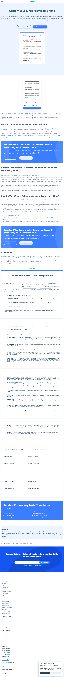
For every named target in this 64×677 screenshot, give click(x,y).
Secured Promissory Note (9, 515)
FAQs (3, 585)
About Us (3, 577)
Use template (40, 27)
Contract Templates (5, 623)
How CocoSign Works (6, 613)
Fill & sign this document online (32, 108)
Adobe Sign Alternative (6, 654)
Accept (45, 672)
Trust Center (4, 632)
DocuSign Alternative (6, 648)
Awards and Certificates (6, 591)
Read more (50, 669)
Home (2, 543)
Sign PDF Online (5, 603)
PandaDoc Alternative (6, 652)
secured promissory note (13, 135)
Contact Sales (4, 581)
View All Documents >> (8, 508)
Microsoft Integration (6, 611)
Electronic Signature (5, 601)
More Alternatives (5, 656)
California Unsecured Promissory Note (12, 511)
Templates (6, 543)
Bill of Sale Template (5, 621)
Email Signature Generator (7, 607)
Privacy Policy (4, 638)
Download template (26, 158)
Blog (3, 595)
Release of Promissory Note (39, 513)
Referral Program (5, 593)
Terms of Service (5, 640)
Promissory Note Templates (13, 543)
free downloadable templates (17, 202)
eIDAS (3, 642)
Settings (56, 672)
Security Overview (5, 634)
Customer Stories (5, 587)
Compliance (4, 636)
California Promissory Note (39, 511)
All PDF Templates (5, 627)
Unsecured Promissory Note (39, 517)
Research (3, 589)
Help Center (4, 583)
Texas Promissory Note (9, 517)
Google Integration (5, 609)
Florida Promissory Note (9, 513)
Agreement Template (6, 619)
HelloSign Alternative (6, 650)
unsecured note (57, 174)
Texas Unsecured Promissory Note (40, 515)
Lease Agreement (5, 625)
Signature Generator (6, 605)
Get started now (10, 158)
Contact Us (4, 579)
